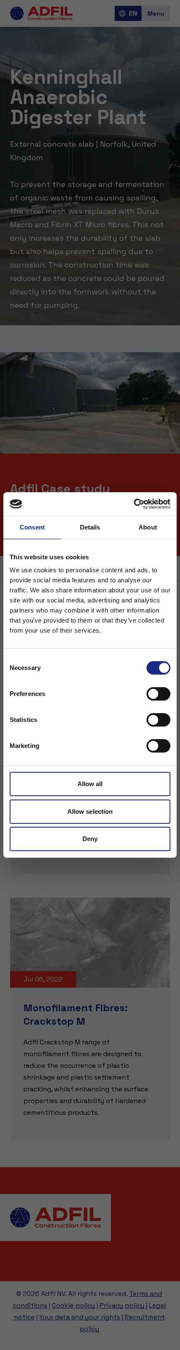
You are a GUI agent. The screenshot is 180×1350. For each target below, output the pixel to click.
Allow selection (90, 811)
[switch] (158, 694)
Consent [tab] (32, 527)
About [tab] (148, 527)
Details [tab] (90, 527)
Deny (90, 838)
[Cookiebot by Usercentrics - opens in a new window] (133, 503)
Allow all (90, 783)
